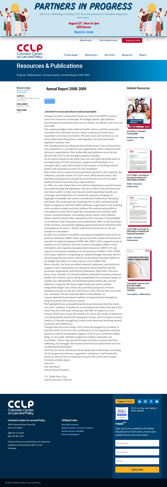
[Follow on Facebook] (151, 401)
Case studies (132, 294)
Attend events (86, 40)
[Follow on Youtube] (156, 401)
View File (49, 101)
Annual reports (23, 90)
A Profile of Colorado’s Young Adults (136, 132)
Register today (83, 32)
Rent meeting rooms (108, 40)
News (142, 55)
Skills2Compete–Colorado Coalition (77, 428)
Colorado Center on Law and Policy (28, 99)
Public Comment (134, 183)
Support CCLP (124, 401)
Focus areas (70, 55)
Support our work (132, 40)
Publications (22, 92)
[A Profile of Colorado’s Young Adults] (138, 112)
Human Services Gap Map (73, 431)
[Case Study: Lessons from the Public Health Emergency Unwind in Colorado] (138, 264)
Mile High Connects (70, 425)
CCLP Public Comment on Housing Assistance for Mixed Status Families (138, 177)
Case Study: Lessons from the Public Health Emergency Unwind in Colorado (138, 287)
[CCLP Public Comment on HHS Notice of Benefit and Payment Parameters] (138, 210)
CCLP (19, 112)
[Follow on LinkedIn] (139, 401)
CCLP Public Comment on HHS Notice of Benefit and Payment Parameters (138, 231)
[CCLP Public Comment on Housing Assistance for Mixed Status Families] (138, 160)
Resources (91, 55)
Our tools (109, 55)
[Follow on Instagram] (145, 401)
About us (127, 55)
